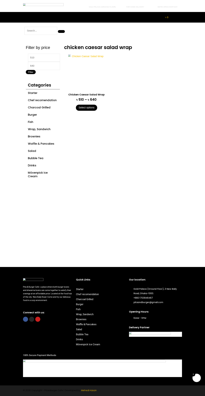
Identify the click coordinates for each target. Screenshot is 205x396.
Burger (32, 115)
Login (141, 17)
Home (36, 17)
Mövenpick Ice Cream (38, 174)
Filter (30, 72)
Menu (60, 17)
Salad (32, 151)
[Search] (61, 31)
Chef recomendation (42, 100)
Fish (30, 122)
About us (115, 17)
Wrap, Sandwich (39, 129)
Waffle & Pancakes (41, 144)
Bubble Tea (35, 158)
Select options (86, 107)
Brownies (34, 136)
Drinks (32, 165)
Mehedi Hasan (89, 390)
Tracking (86, 17)
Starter (32, 93)
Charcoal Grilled (39, 107)
